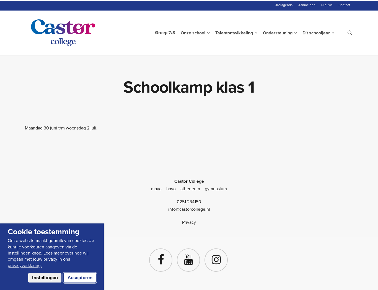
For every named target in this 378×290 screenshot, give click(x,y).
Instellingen (45, 277)
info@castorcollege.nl (189, 209)
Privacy (189, 222)
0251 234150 (189, 202)
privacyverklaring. (25, 265)
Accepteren (80, 277)
